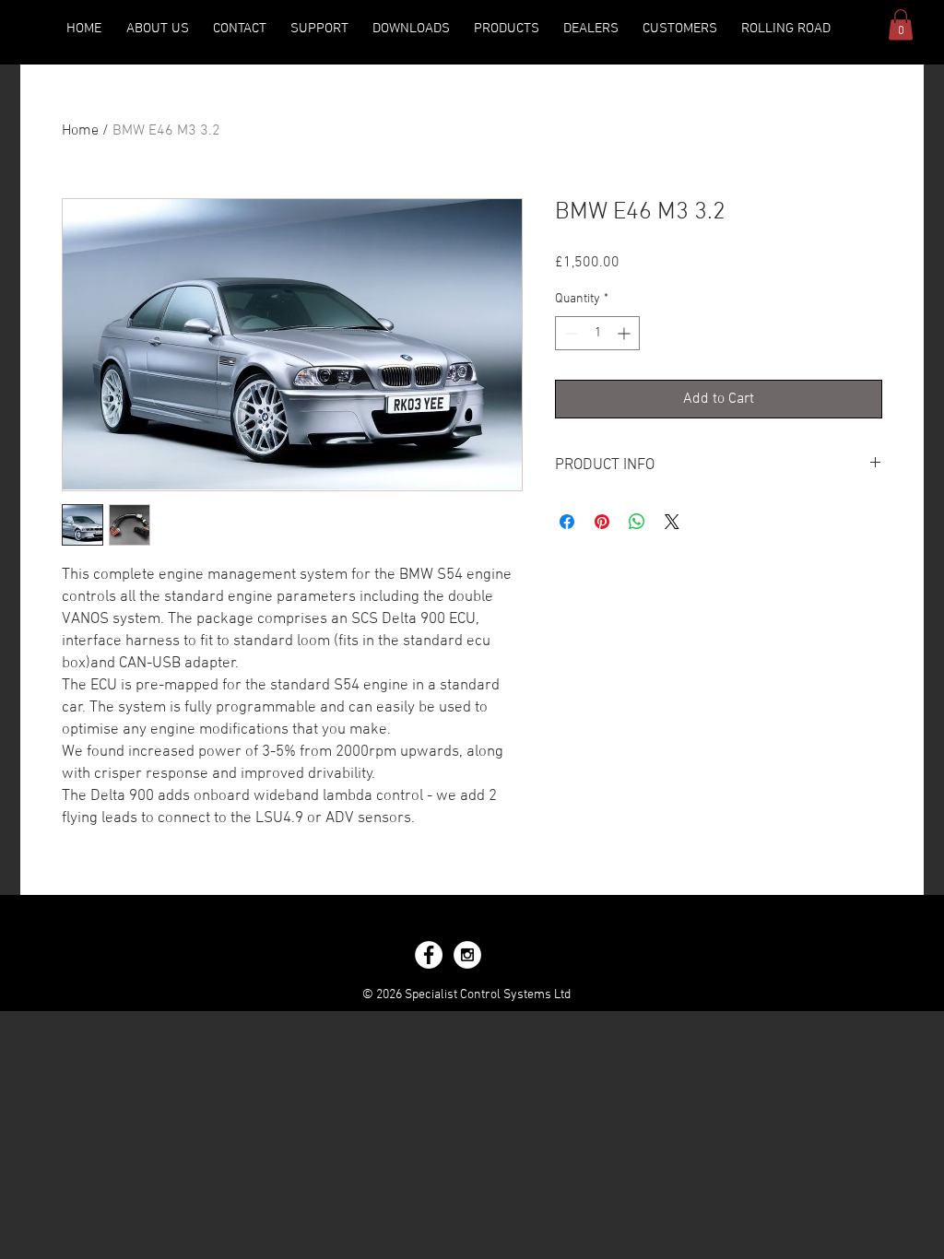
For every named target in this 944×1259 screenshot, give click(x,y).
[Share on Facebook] (567, 522)
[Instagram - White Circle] (467, 955)
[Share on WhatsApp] (637, 522)
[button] (411, 29)
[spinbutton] (597, 333)
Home (80, 131)
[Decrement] (569, 333)
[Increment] (625, 333)
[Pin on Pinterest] (602, 522)
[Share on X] (672, 522)
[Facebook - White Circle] (428, 955)
